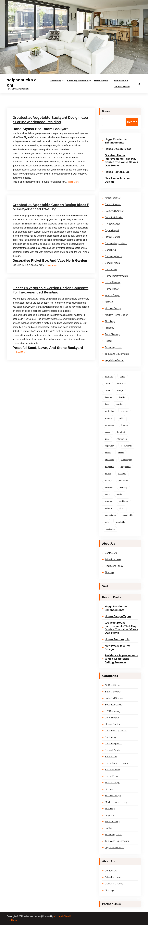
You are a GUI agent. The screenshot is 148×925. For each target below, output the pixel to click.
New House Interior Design (117, 180)
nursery (108, 480)
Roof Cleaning (112, 334)
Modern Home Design (116, 315)
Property (57, 102)
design (120, 390)
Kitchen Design (113, 308)
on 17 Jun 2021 (25, 272)
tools (107, 522)
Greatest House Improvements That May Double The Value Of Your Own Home (121, 160)
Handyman (111, 269)
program (108, 501)
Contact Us (111, 553)
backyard (109, 376)
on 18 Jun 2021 (25, 102)
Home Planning (113, 282)
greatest (108, 418)
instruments (126, 446)
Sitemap (109, 572)
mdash (108, 473)
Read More (73, 182)
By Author (43, 102)
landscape (109, 459)
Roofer (57, 272)
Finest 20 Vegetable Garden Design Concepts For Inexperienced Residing (50, 290)
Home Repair (101, 80)
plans (107, 494)
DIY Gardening (112, 224)
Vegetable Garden (114, 360)
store (121, 508)
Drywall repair (59, 190)
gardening (109, 411)
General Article (122, 86)
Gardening (55, 80)
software (108, 508)
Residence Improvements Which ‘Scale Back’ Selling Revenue (121, 659)
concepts (121, 383)
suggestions (110, 515)
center (107, 383)
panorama (123, 480)
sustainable (128, 515)
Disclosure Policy (114, 566)
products (120, 494)
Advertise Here (113, 559)
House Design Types (118, 148)
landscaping (126, 459)
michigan (122, 473)
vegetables (110, 529)
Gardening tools (113, 256)
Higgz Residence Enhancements (116, 141)
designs (108, 397)
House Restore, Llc (117, 171)
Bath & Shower (113, 204)
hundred (121, 432)
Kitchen (109, 302)
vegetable (120, 522)
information (121, 439)
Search (106, 111)
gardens (124, 411)
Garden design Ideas (116, 243)
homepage (109, 425)
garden (119, 404)
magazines (126, 466)
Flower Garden (113, 237)
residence (123, 501)
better (122, 376)
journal (108, 453)
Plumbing (110, 321)
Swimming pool (113, 347)
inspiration (109, 446)
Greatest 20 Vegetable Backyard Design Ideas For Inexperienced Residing (50, 119)
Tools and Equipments (117, 354)
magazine (109, 466)
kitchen (121, 453)
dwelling (122, 397)
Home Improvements (77, 80)
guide (121, 418)
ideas (107, 439)
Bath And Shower (114, 211)
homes (124, 425)
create (107, 390)
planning (123, 487)
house (107, 432)
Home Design (121, 80)
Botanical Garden (114, 217)
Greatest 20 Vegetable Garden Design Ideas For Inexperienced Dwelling (51, 207)
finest (107, 404)
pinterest (109, 487)
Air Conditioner (112, 198)
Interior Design (112, 295)
